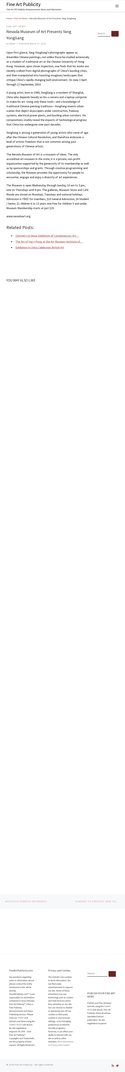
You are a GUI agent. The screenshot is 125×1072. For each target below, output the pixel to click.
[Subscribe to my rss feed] (113, 1066)
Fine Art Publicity (23, 1064)
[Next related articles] (85, 289)
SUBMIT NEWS (15, 1024)
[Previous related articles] (78, 289)
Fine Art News (21, 18)
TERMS (21, 1018)
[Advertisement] (108, 92)
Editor (12, 44)
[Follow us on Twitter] (117, 1066)
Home (9, 18)
